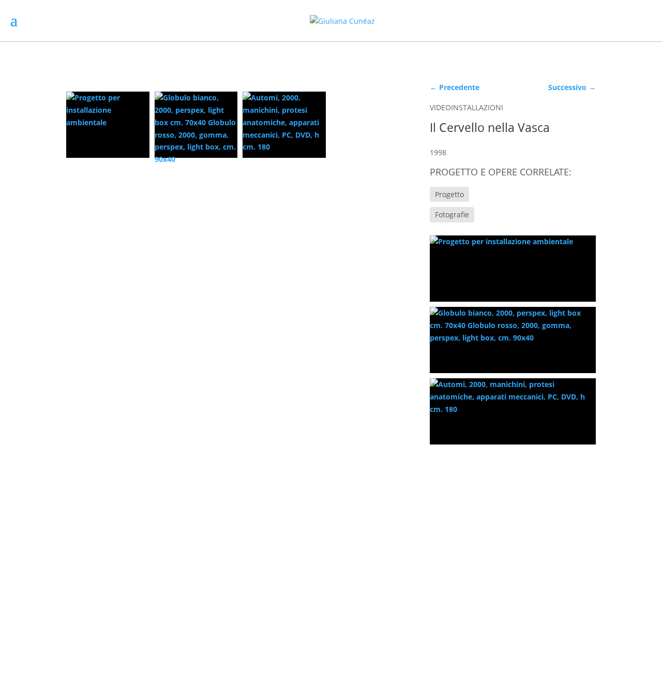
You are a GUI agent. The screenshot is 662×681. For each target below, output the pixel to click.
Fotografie (452, 214)
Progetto (449, 194)
